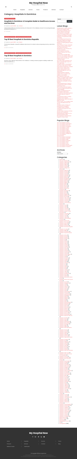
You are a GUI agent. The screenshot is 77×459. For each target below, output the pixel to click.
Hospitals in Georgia (63, 245)
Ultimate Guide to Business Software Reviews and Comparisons (64, 111)
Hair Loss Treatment (63, 160)
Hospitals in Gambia (63, 244)
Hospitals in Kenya (63, 274)
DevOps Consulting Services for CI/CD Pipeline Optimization (63, 91)
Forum (37, 9)
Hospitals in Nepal (63, 320)
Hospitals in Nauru (63, 319)
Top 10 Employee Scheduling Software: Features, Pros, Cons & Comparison (64, 52)
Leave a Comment (9, 47)
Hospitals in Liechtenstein (64, 291)
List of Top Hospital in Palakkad (63, 131)
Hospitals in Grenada (63, 250)
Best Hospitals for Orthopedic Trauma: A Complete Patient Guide (64, 33)
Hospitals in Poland (63, 343)
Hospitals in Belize (63, 183)
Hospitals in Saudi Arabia (64, 361)
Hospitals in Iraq (62, 265)
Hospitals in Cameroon (64, 200)
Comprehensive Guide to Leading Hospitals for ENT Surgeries (64, 97)
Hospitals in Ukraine (63, 400)
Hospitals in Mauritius (63, 304)
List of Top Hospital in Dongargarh (64, 126)
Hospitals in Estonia (63, 236)
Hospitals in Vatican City (64, 410)
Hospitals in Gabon (63, 243)
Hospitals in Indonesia (63, 262)
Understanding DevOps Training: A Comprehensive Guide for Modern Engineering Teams (64, 84)
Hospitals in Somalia (63, 371)
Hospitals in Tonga (63, 391)
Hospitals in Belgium (63, 182)
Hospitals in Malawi (63, 296)
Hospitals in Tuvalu (63, 398)
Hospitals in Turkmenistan (64, 397)
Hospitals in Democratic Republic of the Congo (64, 221)
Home (14, 9)
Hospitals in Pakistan (63, 332)
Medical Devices (62, 417)
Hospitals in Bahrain (63, 177)
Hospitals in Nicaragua (64, 323)
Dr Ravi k (21, 26)
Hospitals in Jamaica (63, 269)
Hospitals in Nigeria (63, 326)
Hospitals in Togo (63, 389)
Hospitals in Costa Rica (64, 213)
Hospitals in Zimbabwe (64, 416)
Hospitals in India (62, 261)
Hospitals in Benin (63, 184)
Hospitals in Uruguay (63, 406)
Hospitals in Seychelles (64, 364)
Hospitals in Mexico (63, 305)
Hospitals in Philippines (64, 341)
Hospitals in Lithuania (63, 292)
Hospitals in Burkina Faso (64, 195)
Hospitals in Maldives (63, 298)
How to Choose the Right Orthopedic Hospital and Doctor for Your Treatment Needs (64, 58)
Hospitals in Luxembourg (64, 293)
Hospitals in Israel (63, 267)
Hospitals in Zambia (63, 415)
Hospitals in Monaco (63, 309)
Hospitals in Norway (63, 329)
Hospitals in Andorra (63, 165)
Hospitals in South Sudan (64, 374)
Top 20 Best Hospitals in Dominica (18, 56)
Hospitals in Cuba (63, 215)
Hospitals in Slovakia (63, 368)
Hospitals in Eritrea (63, 235)
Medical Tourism (62, 418)
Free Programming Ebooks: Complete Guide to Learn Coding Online (65, 67)
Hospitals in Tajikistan (63, 385)
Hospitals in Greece (63, 249)
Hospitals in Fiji (62, 239)
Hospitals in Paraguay (63, 339)
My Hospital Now (38, 2)
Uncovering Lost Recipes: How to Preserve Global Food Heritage (64, 31)
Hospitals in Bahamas (63, 176)
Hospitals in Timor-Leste (64, 388)
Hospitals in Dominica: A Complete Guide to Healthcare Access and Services (29, 22)
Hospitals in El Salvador (64, 231)
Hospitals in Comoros (63, 209)
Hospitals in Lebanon (63, 286)
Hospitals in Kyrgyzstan (64, 283)
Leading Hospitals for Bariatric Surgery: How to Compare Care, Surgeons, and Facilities (63, 74)
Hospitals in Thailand (63, 387)
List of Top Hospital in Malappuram (64, 133)
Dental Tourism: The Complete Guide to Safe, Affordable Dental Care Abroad (65, 102)
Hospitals (22, 9)
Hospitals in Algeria (63, 164)
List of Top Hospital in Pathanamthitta (61, 135)
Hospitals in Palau (63, 333)
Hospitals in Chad (63, 205)
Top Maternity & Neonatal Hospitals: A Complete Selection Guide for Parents (65, 94)
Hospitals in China (63, 207)
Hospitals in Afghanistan (64, 161)
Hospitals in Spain (63, 375)
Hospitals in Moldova (63, 308)
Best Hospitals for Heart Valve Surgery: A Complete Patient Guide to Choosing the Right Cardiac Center (65, 77)
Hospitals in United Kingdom (65, 404)
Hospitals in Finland (63, 241)
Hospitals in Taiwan (63, 383)
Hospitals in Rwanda (63, 349)
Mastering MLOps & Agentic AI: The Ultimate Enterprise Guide (64, 114)
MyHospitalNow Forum (64, 421)
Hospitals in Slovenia (63, 369)
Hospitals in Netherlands (64, 321)
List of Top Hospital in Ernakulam (64, 140)
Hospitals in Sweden (63, 380)
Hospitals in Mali (62, 299)
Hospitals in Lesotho (63, 287)
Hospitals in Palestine (63, 334)
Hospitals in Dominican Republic (23, 36)
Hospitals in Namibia (63, 317)
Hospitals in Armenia (63, 171)
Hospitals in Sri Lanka (63, 376)
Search (59, 19)
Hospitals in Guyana (63, 255)
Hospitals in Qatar (63, 345)
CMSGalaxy (34, 454)
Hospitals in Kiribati (63, 275)
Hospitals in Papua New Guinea (65, 337)
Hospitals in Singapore (64, 367)
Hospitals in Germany (63, 247)
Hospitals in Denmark (63, 223)
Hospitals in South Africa (64, 373)
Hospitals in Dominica (10, 18)
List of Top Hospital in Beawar (63, 144)
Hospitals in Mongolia (63, 310)
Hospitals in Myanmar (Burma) (65, 315)
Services (54, 9)
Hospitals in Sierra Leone (64, 365)
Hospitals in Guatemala (64, 251)
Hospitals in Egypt (63, 230)
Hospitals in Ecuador (63, 229)
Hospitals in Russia (63, 347)
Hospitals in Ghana (63, 248)
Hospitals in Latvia (63, 285)
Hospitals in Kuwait (63, 281)
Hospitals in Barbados (63, 179)
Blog (59, 443)
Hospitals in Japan (63, 271)
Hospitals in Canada (63, 201)
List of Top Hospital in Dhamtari (63, 125)
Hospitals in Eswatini (63, 237)
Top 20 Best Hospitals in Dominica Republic (21, 39)
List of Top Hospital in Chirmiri (63, 122)
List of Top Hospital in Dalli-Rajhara (64, 123)
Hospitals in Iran (62, 263)
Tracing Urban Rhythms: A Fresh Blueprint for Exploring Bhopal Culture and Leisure (64, 42)
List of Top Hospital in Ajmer (63, 141)
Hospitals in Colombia (63, 208)
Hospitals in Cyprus (63, 217)
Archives (59, 152)
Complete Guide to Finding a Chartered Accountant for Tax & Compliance (64, 108)
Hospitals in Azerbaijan (64, 175)
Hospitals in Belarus (63, 181)
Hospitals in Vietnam (63, 412)
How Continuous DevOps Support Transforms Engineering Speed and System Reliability (64, 88)
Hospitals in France (63, 242)
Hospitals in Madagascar (64, 295)
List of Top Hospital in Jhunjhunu (64, 146)
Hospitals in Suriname (63, 379)
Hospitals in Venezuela (64, 411)
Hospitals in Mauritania (64, 303)
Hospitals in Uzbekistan (64, 407)
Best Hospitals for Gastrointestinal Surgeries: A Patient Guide (64, 116)
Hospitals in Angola (63, 166)
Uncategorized (62, 423)
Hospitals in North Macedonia (65, 327)
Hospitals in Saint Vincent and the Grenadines (65, 354)
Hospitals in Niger (62, 325)
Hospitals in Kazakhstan (64, 273)
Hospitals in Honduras (63, 257)
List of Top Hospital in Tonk (62, 143)
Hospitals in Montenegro (64, 311)
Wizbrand (40, 455)
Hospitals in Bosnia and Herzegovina (64, 189)
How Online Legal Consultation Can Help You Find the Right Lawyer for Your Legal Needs (64, 62)
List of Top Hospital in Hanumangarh (64, 145)
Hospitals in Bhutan (63, 185)
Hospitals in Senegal (63, 362)
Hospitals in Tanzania (63, 386)
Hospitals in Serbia (63, 363)
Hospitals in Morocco (63, 313)
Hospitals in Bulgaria (63, 194)
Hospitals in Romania (63, 346)
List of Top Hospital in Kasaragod (64, 137)
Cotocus (38, 456)
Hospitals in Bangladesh (64, 178)
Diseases (61, 159)
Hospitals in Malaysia (63, 297)
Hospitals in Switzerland (64, 381)
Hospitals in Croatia (63, 214)
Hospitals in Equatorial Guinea (65, 232)
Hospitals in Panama (63, 335)
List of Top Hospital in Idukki (62, 139)
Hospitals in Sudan (63, 377)
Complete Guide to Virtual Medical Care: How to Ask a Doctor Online (64, 65)
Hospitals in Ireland (63, 266)
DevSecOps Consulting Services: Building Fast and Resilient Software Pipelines (64, 81)
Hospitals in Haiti (62, 256)
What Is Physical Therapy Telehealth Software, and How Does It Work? (64, 45)
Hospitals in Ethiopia (63, 238)
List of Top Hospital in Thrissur (63, 127)
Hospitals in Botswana (63, 190)
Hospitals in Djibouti (63, 224)
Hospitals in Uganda (63, 399)
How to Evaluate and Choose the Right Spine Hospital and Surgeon (64, 39)
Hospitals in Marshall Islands (65, 302)
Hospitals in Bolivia (63, 187)
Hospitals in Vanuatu (63, 409)
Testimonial (26, 446)
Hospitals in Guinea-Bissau (64, 254)
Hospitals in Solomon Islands (65, 370)
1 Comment (7, 31)
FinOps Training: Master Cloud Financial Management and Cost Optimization (64, 70)
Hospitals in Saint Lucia (64, 352)
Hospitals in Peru (62, 340)
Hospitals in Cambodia (64, 199)
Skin (60, 422)
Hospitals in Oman (63, 331)
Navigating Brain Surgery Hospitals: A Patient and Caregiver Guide (64, 29)
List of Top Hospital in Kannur (63, 128)
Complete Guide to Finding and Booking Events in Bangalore (63, 105)
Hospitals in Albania (63, 163)
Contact (61, 9)
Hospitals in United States (64, 405)
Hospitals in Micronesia (64, 307)
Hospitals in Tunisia (63, 394)
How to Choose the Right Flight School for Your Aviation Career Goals (65, 55)
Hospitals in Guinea (63, 253)
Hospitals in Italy (62, 268)
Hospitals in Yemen (63, 413)
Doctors (31, 9)
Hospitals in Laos (62, 284)
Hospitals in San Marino (64, 357)
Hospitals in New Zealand (64, 322)
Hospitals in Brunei (63, 193)
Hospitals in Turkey (63, 395)
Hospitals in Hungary (63, 259)
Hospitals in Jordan (63, 272)
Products (45, 9)
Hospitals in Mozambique (64, 314)
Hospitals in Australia (63, 172)
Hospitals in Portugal (63, 344)
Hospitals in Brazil (62, 191)
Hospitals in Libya (62, 290)
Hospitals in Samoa (63, 356)
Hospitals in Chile (62, 206)
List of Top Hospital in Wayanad (63, 138)
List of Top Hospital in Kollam (63, 129)
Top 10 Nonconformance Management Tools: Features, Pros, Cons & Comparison (64, 48)
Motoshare (61, 419)
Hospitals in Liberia (63, 289)
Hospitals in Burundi (63, 196)
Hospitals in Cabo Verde (64, 197)
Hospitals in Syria (62, 382)
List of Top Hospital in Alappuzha (64, 132)
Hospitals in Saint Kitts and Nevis (66, 350)
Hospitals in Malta (63, 301)
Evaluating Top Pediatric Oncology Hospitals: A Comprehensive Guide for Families (64, 36)
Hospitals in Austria (63, 173)
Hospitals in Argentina (63, 170)
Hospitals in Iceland (63, 260)
